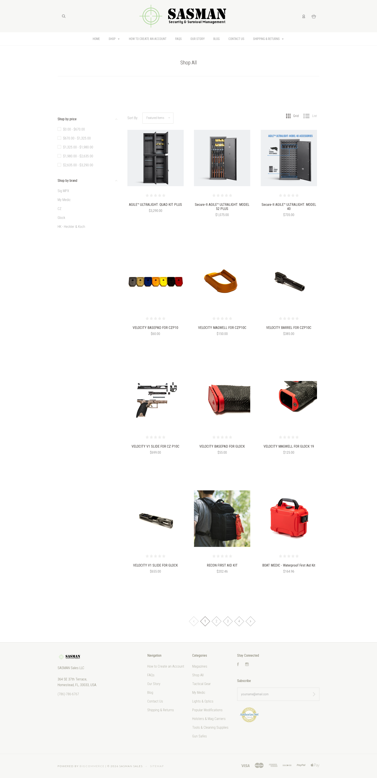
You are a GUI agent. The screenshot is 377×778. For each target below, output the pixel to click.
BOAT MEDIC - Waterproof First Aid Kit (288, 565)
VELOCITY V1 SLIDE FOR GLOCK (155, 565)
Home (96, 39)
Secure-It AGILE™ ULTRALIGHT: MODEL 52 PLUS (222, 207)
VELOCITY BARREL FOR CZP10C (288, 328)
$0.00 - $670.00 (74, 129)
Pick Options (155, 345)
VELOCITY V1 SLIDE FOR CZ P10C (155, 446)
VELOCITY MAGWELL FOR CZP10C (222, 328)
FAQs (178, 39)
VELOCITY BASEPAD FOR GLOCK (222, 446)
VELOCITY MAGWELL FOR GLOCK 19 (289, 446)
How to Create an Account (147, 39)
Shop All (198, 675)
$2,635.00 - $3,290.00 (78, 165)
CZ (59, 209)
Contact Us (236, 39)
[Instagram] (247, 665)
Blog (216, 39)
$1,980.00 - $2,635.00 (78, 156)
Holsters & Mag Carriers (209, 719)
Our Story (197, 39)
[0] (314, 16)
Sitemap (157, 766)
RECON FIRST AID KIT (222, 565)
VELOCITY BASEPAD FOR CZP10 (155, 328)
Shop (112, 39)
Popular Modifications (207, 710)
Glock (61, 218)
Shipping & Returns (266, 39)
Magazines (199, 666)
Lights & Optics (202, 701)
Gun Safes (199, 736)
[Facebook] (238, 665)
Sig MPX (63, 191)
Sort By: (132, 118)
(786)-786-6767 (68, 694)
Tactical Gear (201, 684)
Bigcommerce (92, 766)
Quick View (155, 167)
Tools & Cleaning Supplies (210, 727)
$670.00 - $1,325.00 (77, 138)
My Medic (64, 200)
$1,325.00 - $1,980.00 (78, 147)
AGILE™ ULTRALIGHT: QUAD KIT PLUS (155, 205)
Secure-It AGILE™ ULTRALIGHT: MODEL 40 (289, 207)
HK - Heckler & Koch (71, 227)
